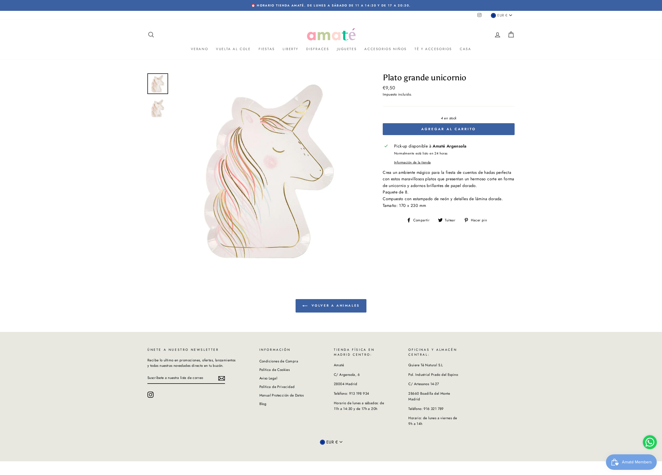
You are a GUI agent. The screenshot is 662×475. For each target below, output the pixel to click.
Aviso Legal (268, 378)
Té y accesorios (433, 48)
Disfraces (317, 48)
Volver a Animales (335, 305)
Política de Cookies (274, 369)
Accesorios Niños (385, 48)
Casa (465, 48)
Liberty (290, 48)
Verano (199, 48)
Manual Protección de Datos (281, 395)
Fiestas (267, 48)
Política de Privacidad (277, 386)
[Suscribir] (221, 378)
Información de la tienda (412, 162)
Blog (263, 403)
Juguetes (347, 48)
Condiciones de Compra (278, 361)
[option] (331, 5)
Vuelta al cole (233, 48)
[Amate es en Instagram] (150, 395)
